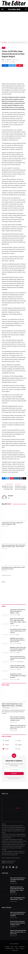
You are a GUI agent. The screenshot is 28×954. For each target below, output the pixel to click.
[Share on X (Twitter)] (12, 65)
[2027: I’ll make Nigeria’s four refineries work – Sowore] (5, 900)
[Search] (26, 9)
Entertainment (22, 946)
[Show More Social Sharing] (24, 65)
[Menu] (2, 9)
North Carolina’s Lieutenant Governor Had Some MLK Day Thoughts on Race (17, 718)
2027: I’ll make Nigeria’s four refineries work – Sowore (17, 898)
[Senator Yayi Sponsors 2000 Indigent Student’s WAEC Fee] (5, 668)
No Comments (6, 61)
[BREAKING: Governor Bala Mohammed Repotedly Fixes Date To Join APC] (5, 640)
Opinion (17, 948)
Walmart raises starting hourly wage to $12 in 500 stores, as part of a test (18, 727)
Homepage (7, 946)
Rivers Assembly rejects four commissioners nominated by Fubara (18, 658)
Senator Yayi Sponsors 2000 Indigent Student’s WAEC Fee (17, 666)
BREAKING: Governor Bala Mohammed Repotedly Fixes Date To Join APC (17, 640)
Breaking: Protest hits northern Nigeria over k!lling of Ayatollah (18, 675)
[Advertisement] (14, 26)
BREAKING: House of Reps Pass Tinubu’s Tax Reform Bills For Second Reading (20, 488)
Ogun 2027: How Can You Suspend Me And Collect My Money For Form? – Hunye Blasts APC (17, 889)
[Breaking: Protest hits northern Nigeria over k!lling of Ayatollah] (5, 676)
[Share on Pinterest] (19, 65)
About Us (22, 948)
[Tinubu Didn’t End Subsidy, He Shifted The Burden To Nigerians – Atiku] (14, 514)
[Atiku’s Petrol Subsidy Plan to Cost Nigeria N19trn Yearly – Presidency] (14, 694)
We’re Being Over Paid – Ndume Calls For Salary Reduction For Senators (13, 568)
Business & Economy (10, 948)
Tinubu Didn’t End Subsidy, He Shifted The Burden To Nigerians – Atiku (12, 523)
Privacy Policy (12, 778)
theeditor (8, 59)
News (3, 47)
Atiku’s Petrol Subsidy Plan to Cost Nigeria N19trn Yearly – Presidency (12, 705)
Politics (16, 946)
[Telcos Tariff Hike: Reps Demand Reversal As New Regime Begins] (14, 75)
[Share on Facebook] (5, 65)
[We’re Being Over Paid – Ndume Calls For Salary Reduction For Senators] (14, 558)
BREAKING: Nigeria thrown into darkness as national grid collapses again (7, 488)
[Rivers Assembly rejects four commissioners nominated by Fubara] (5, 659)
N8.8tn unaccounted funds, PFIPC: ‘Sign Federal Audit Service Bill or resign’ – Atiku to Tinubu (13, 545)
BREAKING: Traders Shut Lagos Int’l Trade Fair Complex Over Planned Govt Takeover (18, 649)
